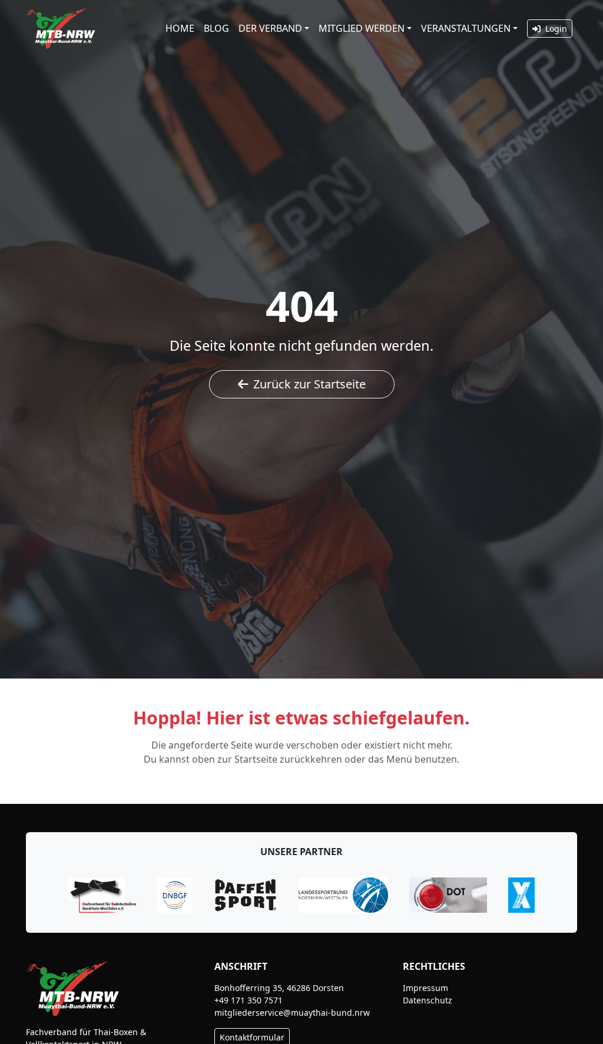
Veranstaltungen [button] (466, 28)
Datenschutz (427, 1000)
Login (555, 28)
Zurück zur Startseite (309, 384)
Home (179, 28)
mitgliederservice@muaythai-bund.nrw (292, 1012)
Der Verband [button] (270, 28)
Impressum (425, 987)
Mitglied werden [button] (362, 28)
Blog (216, 28)
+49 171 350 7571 (248, 1000)
